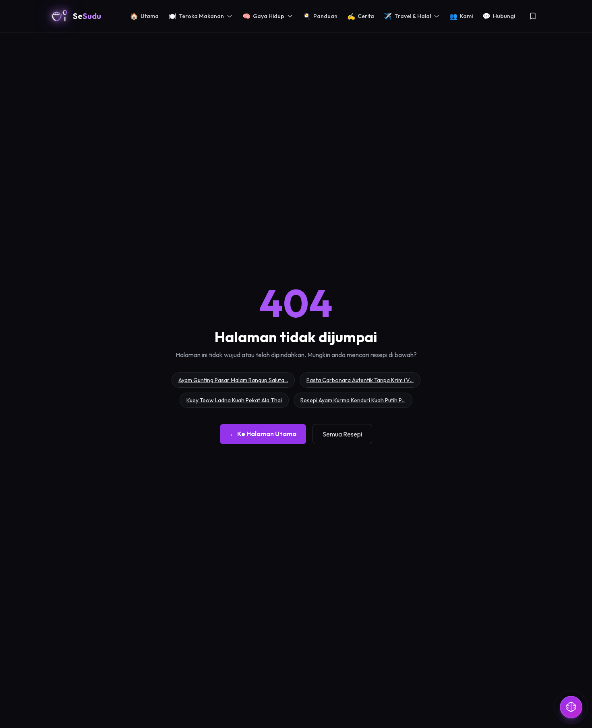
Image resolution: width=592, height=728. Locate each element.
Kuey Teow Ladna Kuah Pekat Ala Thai (234, 400)
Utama (144, 16)
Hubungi (498, 16)
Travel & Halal (407, 16)
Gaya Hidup (263, 16)
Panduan (320, 16)
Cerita (360, 16)
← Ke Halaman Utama (263, 434)
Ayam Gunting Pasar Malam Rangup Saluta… (233, 380)
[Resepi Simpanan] (533, 16)
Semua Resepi (342, 434)
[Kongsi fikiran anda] (571, 707)
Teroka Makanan (196, 16)
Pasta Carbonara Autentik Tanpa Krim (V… (360, 380)
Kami (461, 16)
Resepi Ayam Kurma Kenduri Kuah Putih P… (353, 400)
